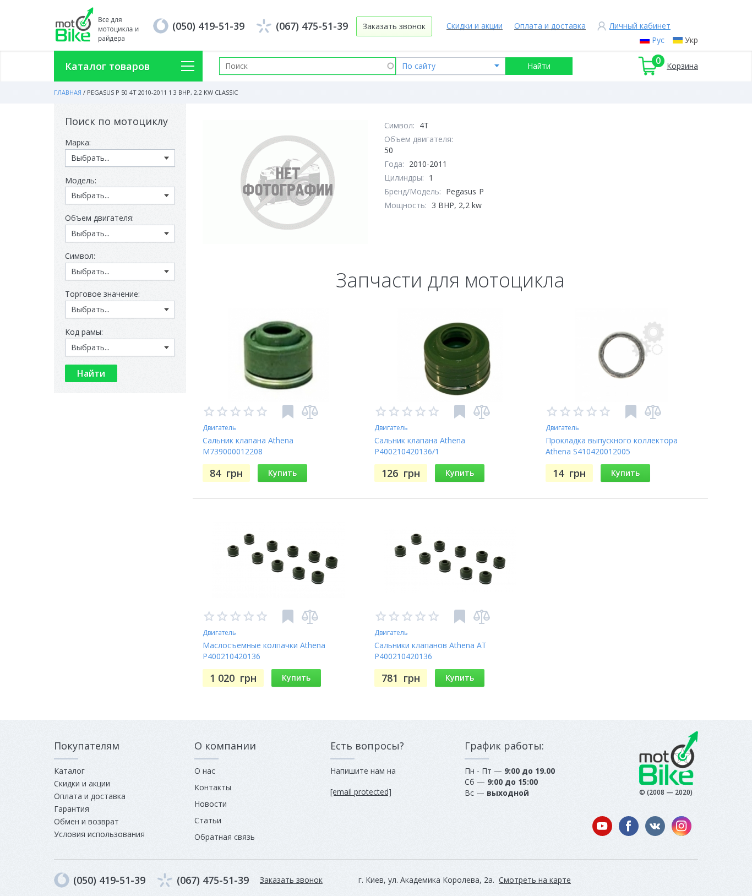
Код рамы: (84, 332)
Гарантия (71, 808)
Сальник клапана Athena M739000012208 (248, 446)
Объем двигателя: (99, 218)
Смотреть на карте (535, 880)
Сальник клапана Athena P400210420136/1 (419, 446)
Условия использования (99, 834)
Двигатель (219, 427)
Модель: (80, 180)
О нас (204, 770)
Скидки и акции (474, 25)
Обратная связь (224, 837)
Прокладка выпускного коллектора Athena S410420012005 (612, 446)
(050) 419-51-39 (208, 25)
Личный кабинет (640, 25)
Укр (691, 40)
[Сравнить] (310, 412)
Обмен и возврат (86, 821)
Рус (658, 40)
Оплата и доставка (550, 25)
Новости (210, 804)
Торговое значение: (102, 294)
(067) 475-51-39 (312, 25)
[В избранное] (287, 412)
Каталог (69, 770)
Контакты (212, 787)
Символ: (80, 256)
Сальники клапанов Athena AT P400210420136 (430, 650)
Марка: (78, 142)
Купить (282, 473)
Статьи (207, 820)
